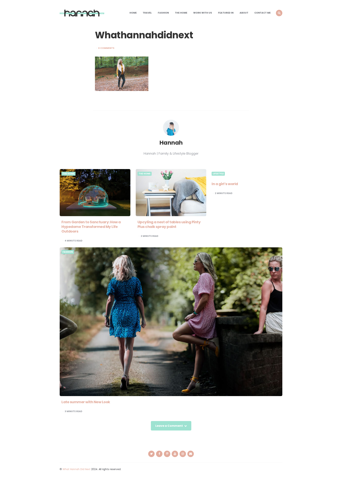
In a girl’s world (225, 183)
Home (133, 12)
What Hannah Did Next (76, 469)
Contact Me (262, 12)
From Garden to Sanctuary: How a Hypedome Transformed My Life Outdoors (91, 227)
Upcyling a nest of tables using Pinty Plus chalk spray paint (169, 224)
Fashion (163, 12)
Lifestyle (218, 173)
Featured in (226, 12)
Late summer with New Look (85, 401)
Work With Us (202, 12)
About (244, 12)
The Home (181, 12)
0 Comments (106, 48)
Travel (147, 12)
